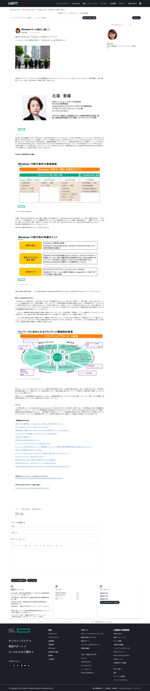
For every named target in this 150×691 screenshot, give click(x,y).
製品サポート (16, 646)
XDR (39, 424)
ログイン (136, 18)
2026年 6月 (104, 599)
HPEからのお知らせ (87, 673)
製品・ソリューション (90, 3)
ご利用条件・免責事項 (111, 688)
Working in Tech (60, 594)
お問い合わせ (132, 3)
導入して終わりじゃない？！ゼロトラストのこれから (32, 427)
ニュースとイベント (89, 654)
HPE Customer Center (121, 656)
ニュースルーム (86, 669)
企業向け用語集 (118, 645)
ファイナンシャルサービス (122, 648)
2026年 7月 (104, 596)
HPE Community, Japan (28, 9)
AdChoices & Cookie (125, 688)
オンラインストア (63, 3)
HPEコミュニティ (119, 652)
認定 (115, 673)
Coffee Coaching (60, 592)
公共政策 (51, 659)
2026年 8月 (104, 593)
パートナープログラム (121, 680)
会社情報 (113, 3)
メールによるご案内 (20, 651)
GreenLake (76, 3)
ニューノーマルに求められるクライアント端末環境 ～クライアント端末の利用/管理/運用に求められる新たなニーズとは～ (53, 447)
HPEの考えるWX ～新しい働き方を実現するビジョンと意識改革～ (36, 460)
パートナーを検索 (119, 676)
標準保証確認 (85, 648)
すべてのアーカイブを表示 (109, 602)
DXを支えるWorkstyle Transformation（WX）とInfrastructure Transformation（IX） (42, 466)
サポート (122, 3)
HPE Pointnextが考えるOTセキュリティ (27, 440)
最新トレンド (36, 509)
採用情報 (51, 641)
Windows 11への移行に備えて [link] (56, 9)
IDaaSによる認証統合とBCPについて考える (29, 450)
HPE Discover (85, 662)
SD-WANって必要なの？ (22, 437)
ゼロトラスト (19, 320)
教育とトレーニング (120, 637)
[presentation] (12, 545)
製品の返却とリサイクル (88, 637)
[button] (32, 57)
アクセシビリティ (54, 637)
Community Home (15, 9)
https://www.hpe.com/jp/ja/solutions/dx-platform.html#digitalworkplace (39, 478)
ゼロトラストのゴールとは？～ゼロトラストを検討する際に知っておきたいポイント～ (42, 453)
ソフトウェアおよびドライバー (90, 645)
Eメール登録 (117, 641)
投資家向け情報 (53, 652)
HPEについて (52, 634)
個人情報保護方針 (98, 688)
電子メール (14, 532)
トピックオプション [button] (117, 25)
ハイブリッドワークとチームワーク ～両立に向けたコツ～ (33, 443)
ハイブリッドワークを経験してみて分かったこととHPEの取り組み (36, 433)
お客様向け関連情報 (121, 630)
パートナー (118, 669)
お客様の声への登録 (120, 663)
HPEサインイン (119, 659)
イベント (84, 658)
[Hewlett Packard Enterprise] (24, 630)
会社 (50, 630)
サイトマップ (137, 688)
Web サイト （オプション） (18, 539)
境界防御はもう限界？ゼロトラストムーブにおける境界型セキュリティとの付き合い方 (42, 430)
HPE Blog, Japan (41, 9)
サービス (104, 3)
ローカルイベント (86, 665)
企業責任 (51, 645)
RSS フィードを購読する (131, 25)
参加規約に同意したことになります (103, 622)
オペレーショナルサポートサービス (92, 634)
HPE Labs (51, 648)
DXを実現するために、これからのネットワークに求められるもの (35, 463)
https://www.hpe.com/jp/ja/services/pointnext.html (32, 488)
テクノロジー (26, 509)
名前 (12, 526)
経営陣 (50, 656)
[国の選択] (140, 3)
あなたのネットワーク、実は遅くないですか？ (29, 456)
